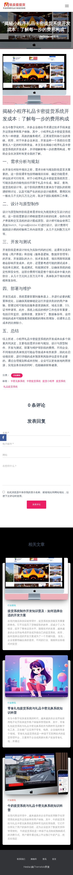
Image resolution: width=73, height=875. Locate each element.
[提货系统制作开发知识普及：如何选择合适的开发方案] (36, 578)
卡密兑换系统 (18, 381)
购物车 (34, 859)
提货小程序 (48, 381)
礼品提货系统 (10, 386)
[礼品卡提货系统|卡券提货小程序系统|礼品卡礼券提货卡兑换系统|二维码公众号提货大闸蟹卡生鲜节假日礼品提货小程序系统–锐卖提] (16, 6)
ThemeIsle (39, 867)
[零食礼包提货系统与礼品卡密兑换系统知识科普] (36, 675)
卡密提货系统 (33, 381)
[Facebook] (3, 437)
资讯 (44, 859)
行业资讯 (16, 375)
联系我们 (21, 859)
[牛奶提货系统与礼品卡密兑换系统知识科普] (36, 773)
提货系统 (61, 381)
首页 (54, 859)
